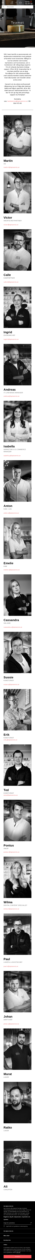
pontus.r (6, 852)
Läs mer (18, 1252)
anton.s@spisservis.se (11, 513)
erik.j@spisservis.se (10, 740)
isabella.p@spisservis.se (12, 455)
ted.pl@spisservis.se (11, 795)
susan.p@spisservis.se (11, 684)
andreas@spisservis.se (11, 396)
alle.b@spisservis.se (11, 282)
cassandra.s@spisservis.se (13, 627)
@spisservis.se (14, 570)
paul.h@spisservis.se (11, 966)
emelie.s (6, 570)
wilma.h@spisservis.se (11, 909)
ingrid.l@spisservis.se (11, 339)
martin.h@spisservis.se (11, 167)
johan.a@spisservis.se (11, 1024)
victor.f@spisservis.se (11, 224)
